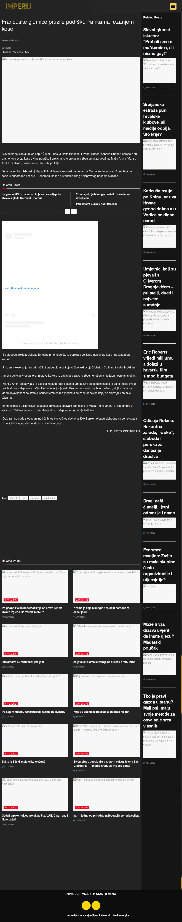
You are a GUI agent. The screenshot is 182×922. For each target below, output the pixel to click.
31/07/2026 (150, 335)
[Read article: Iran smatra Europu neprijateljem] (35, 640)
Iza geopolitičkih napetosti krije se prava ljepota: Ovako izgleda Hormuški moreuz (31, 196)
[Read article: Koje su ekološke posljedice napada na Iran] (106, 690)
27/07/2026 (150, 403)
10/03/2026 (80, 770)
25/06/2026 (150, 607)
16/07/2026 (150, 533)
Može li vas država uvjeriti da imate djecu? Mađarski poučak (158, 636)
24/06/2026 (150, 763)
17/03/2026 (9, 716)
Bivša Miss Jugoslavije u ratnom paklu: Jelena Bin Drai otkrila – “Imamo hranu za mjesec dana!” (105, 763)
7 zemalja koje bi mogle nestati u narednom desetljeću (103, 196)
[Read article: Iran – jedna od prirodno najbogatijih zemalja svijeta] (106, 794)
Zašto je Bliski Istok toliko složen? (23, 761)
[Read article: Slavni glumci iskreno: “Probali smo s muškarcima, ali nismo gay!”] (159, 70)
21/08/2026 (150, 174)
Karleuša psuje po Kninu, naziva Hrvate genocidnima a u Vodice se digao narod (159, 205)
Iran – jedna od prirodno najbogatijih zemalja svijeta (106, 815)
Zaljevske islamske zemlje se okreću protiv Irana (104, 662)
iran (24, 497)
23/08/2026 (150, 87)
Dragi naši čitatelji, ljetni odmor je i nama (159, 507)
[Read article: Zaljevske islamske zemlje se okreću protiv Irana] (106, 640)
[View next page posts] (74, 211)
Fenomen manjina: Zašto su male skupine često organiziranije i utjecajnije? (159, 564)
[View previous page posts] (67, 211)
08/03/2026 (80, 820)
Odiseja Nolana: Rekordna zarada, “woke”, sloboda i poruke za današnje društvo (158, 438)
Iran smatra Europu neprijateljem (96, 204)
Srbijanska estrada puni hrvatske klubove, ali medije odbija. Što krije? (157, 119)
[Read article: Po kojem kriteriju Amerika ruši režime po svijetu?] (35, 690)
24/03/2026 (80, 616)
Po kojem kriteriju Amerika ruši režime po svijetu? (33, 712)
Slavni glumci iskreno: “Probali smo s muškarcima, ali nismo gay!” (158, 41)
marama (34, 497)
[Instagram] (96, 905)
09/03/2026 (9, 824)
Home (5, 40)
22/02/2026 (6, 47)
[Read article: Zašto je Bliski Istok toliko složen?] (35, 740)
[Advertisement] (71, 467)
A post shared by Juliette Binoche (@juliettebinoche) (50, 343)
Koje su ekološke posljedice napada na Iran (101, 712)
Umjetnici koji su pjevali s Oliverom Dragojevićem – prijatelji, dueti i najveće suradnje (159, 287)
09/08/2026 (150, 252)
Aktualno (15, 40)
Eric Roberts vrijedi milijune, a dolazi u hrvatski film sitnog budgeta (158, 364)
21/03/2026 (9, 666)
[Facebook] (86, 905)
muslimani (49, 497)
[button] (173, 6)
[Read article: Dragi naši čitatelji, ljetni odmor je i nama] (159, 523)
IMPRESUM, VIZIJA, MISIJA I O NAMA (91, 894)
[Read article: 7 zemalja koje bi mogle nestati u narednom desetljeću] (106, 586)
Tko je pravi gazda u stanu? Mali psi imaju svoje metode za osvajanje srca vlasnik (159, 711)
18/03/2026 (80, 666)
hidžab (14, 497)
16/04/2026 (9, 616)
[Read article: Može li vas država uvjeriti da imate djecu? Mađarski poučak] (159, 664)
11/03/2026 (9, 766)
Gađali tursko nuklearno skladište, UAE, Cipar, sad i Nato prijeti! (35, 817)
